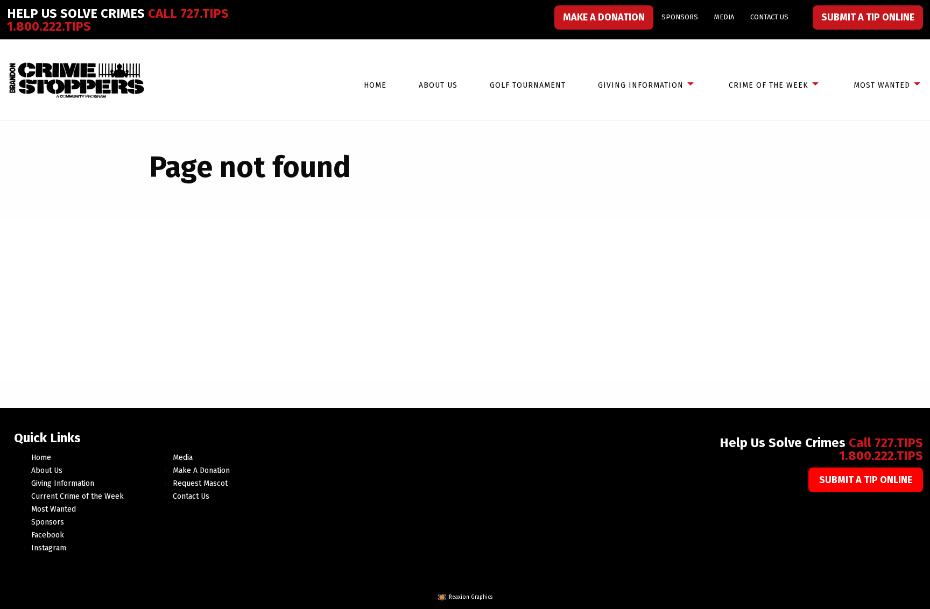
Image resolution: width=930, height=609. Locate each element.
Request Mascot (200, 483)
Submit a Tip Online (865, 480)
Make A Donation (604, 17)
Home (375, 85)
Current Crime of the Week (77, 496)
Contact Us (769, 17)
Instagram (48, 548)
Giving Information (641, 85)
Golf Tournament (528, 85)
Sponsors (679, 17)
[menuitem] (603, 17)
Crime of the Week (768, 85)
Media (724, 17)
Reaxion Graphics (470, 597)
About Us (438, 85)
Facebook (47, 535)
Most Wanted (882, 85)
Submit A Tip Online (867, 17)
